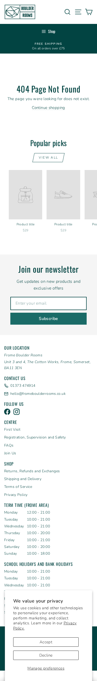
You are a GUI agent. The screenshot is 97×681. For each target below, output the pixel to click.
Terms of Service (18, 486)
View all (48, 157)
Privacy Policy (15, 494)
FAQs (9, 445)
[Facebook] (7, 412)
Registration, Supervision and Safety (35, 437)
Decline (46, 655)
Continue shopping (48, 107)
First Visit (12, 429)
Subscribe (48, 319)
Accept (46, 642)
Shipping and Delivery (22, 478)
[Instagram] (16, 412)
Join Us (10, 453)
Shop (52, 31)
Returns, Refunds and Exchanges (32, 471)
